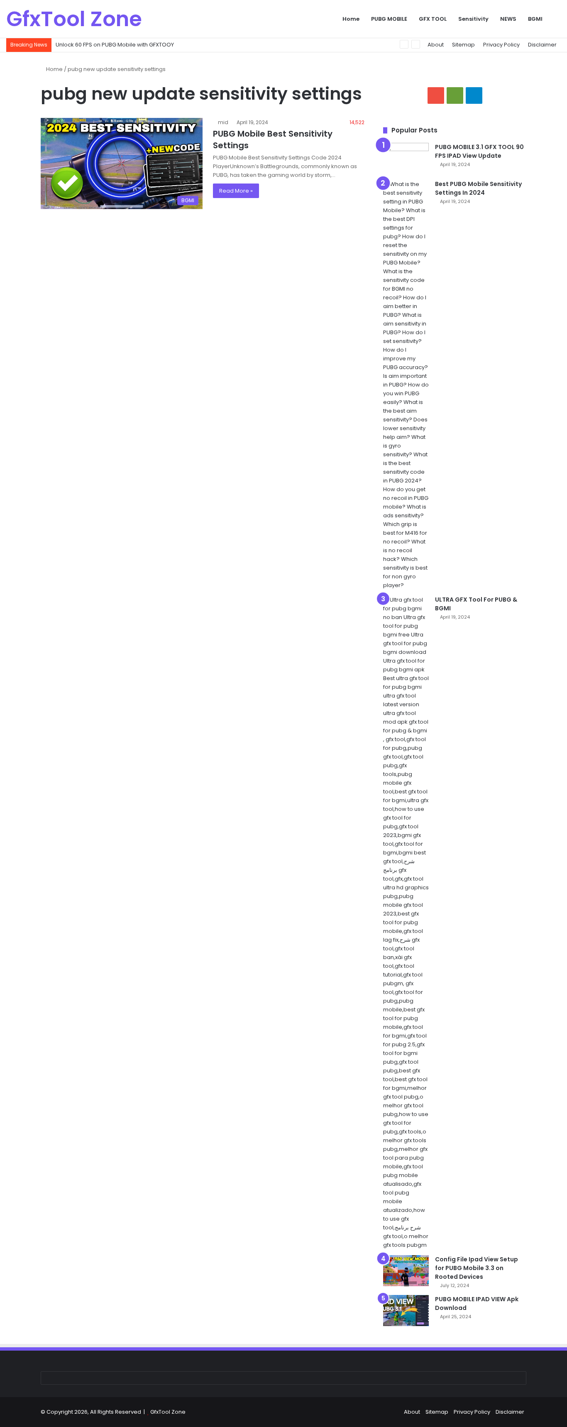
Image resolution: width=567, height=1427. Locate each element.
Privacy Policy (501, 45)
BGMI (535, 19)
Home (350, 19)
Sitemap (463, 45)
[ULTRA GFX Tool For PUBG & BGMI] (406, 922)
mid (223, 122)
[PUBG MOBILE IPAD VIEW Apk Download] (406, 1310)
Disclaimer (542, 45)
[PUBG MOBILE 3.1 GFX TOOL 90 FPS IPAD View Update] (406, 158)
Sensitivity (473, 19)
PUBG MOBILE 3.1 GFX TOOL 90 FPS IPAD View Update (479, 151)
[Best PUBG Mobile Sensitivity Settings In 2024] (406, 385)
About (436, 45)
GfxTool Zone (168, 1412)
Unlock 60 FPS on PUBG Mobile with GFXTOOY (115, 45)
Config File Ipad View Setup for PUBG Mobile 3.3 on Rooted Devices (476, 1268)
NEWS (508, 19)
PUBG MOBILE (389, 19)
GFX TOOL (433, 19)
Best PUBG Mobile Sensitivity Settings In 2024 (478, 188)
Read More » (236, 191)
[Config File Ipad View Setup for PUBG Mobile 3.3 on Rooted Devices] (406, 1270)
